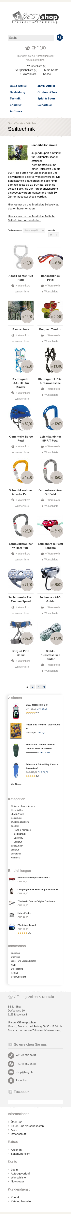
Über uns (15, 957)
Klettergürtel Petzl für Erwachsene (50, 381)
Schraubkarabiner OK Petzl (50, 492)
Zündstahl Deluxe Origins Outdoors (36, 901)
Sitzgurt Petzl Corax (21, 653)
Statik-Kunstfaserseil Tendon (50, 655)
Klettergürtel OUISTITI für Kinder (20, 383)
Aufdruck (16, 111)
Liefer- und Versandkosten (23, 961)
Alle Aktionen (17, 784)
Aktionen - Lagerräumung (23, 806)
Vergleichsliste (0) (26, 69)
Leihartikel (44, 104)
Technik (15, 98)
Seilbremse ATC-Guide (50, 599)
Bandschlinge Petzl (50, 277)
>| (44, 687)
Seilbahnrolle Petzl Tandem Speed (20, 599)
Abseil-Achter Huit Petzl (20, 277)
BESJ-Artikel (18, 85)
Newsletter (17, 1181)
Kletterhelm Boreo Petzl (21, 438)
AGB (13, 965)
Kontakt (14, 973)
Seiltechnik (31, 123)
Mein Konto (51, 69)
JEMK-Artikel (46, 85)
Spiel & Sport (46, 98)
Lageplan (15, 953)
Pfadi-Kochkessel (27, 925)
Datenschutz (17, 969)
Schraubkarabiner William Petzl (21, 545)
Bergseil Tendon (50, 329)
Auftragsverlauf (20, 1173)
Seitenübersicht (18, 977)
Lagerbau (18, 838)
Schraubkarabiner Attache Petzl (21, 492)
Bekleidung (17, 92)
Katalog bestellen (21, 1201)
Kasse (47, 73)
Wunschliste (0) (37, 65)
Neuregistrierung (35, 59)
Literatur (15, 104)
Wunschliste (22, 291)
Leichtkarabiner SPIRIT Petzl (50, 438)
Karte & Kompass (22, 830)
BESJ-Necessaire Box (37, 705)
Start (10, 123)
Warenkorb (29, 73)
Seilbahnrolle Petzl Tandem (50, 545)
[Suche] (60, 37)
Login (14, 1169)
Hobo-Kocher (25, 913)
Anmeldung (42, 55)
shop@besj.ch (24, 1072)
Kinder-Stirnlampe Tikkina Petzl (34, 877)
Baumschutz (20, 329)
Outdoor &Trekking (50, 92)
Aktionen (16, 1149)
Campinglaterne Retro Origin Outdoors (38, 889)
